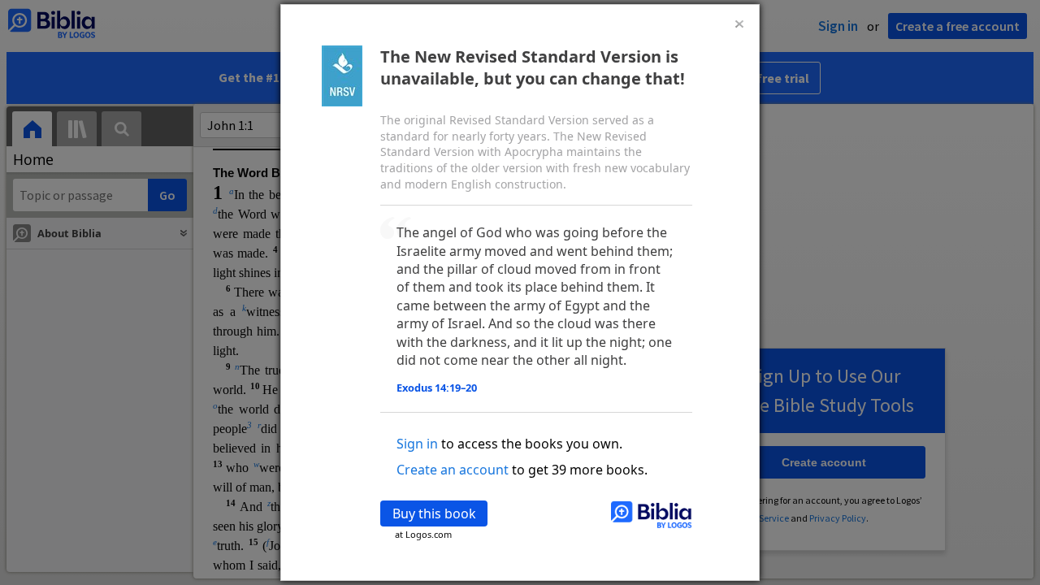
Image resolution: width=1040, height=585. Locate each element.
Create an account (452, 470)
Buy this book (434, 513)
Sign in (417, 444)
